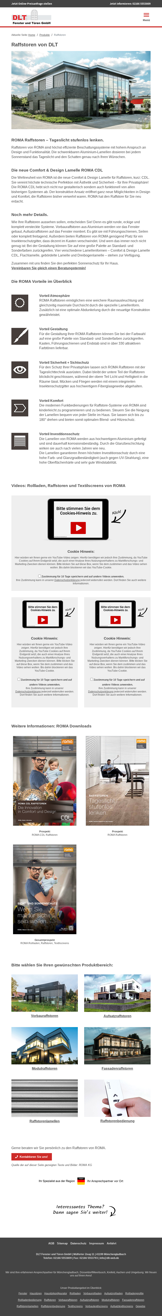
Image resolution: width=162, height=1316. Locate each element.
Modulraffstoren (44, 1068)
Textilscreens (75, 1306)
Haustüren (36, 1293)
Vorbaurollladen (92, 1293)
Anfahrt (111, 1243)
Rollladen (75, 1293)
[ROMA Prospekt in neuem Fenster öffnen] (45, 781)
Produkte (44, 35)
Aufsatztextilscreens (121, 1306)
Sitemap (62, 1243)
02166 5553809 (141, 3)
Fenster (23, 1293)
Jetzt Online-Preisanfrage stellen (31, 3)
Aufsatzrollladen (113, 1293)
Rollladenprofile (134, 1293)
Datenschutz (78, 1243)
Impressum (96, 1243)
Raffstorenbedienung (117, 1121)
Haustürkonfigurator (55, 1293)
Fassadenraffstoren (117, 1068)
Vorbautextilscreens (96, 1306)
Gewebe (140, 1306)
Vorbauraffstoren (44, 1016)
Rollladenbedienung (30, 1300)
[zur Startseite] (31, 16)
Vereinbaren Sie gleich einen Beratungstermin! (48, 268)
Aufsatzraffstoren (117, 1016)
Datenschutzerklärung (67, 580)
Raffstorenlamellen (45, 1121)
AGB (51, 1243)
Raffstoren (50, 1300)
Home (31, 35)
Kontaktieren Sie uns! (33, 1156)
